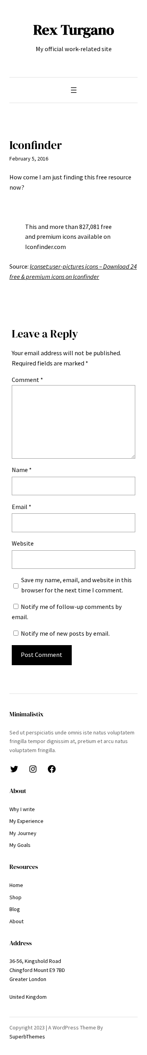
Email (21, 507)
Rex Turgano (73, 29)
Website (23, 543)
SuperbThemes (27, 1036)
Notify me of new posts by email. (65, 633)
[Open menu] (73, 90)
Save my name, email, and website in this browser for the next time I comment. (76, 585)
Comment (27, 380)
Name (22, 470)
